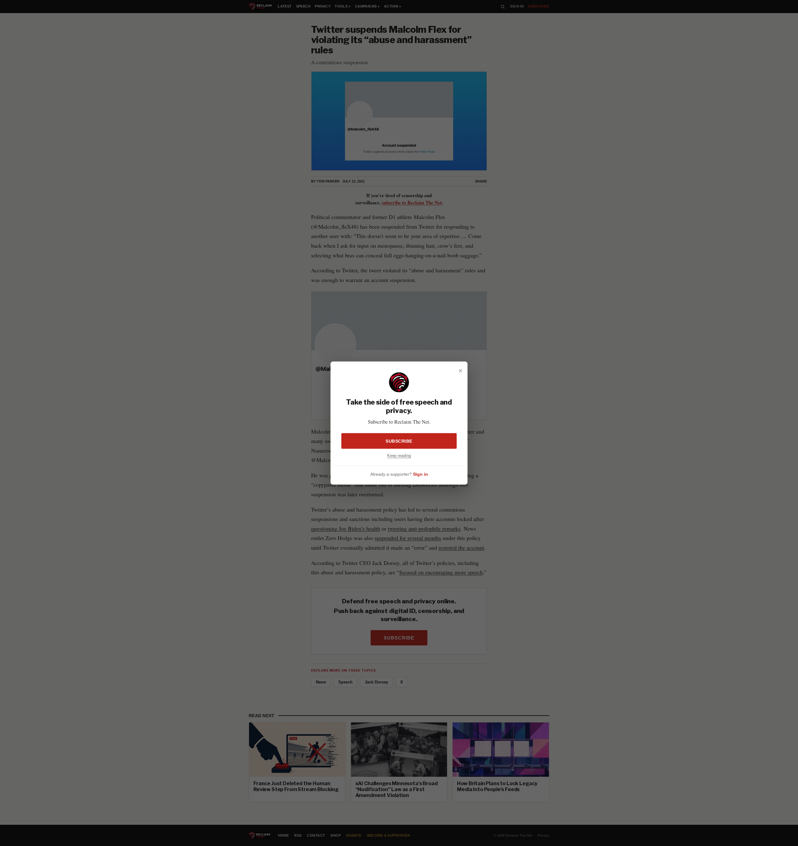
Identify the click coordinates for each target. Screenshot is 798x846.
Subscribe (399, 441)
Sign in (420, 473)
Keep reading (399, 455)
